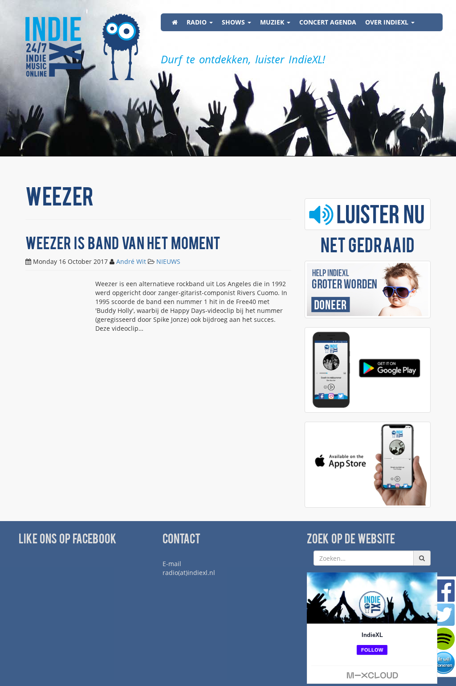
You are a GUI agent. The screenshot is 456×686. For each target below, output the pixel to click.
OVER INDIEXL (387, 22)
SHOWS (234, 22)
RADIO (197, 22)
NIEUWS (168, 261)
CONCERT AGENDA (327, 22)
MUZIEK (273, 22)
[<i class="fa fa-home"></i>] (174, 22)
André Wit (131, 261)
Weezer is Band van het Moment (122, 245)
